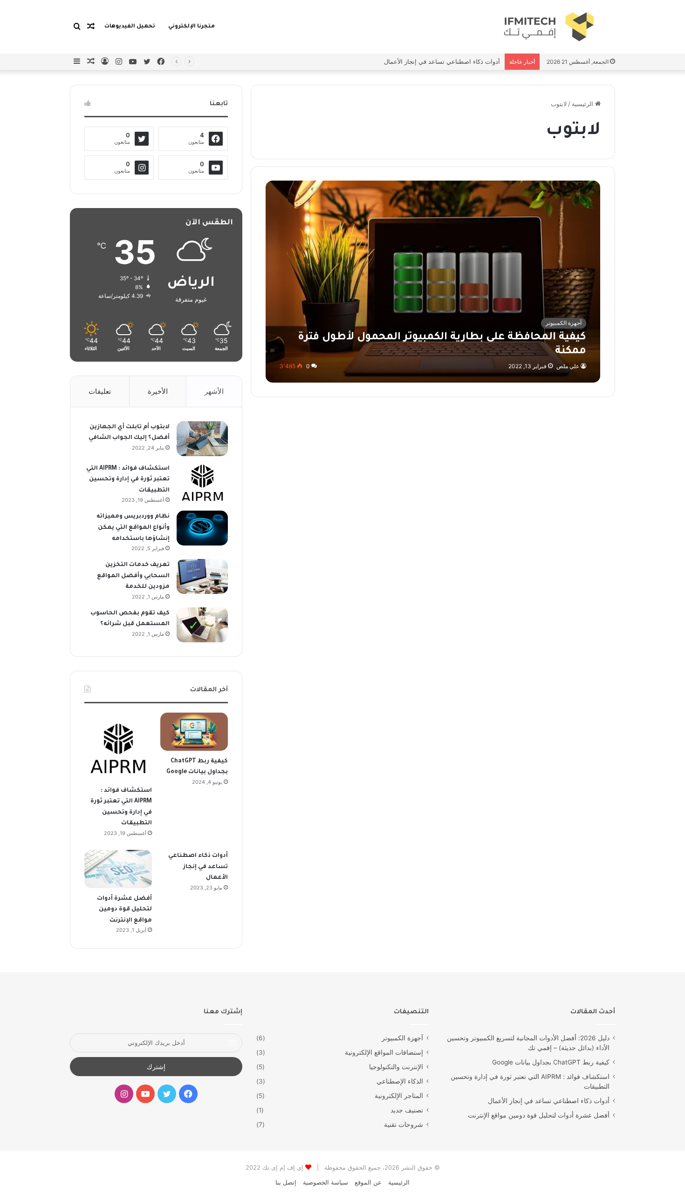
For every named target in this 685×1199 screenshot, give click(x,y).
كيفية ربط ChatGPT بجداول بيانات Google (551, 1062)
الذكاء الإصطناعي (400, 1081)
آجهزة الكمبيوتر (402, 1038)
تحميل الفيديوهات (129, 27)
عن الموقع (368, 1182)
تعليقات (100, 391)
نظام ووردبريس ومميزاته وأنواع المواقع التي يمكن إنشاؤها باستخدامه (133, 527)
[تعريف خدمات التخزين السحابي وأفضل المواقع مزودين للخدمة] (202, 576)
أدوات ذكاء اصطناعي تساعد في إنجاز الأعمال (442, 61)
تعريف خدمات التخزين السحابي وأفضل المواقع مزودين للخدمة (133, 576)
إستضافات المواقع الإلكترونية (384, 1052)
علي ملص (567, 366)
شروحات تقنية (403, 1124)
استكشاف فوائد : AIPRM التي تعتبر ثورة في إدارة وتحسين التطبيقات (128, 479)
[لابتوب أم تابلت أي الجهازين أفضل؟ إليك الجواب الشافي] (202, 438)
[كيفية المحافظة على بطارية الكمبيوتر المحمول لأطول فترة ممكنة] (433, 281)
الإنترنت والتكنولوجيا (396, 1067)
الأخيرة (158, 391)
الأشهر (214, 391)
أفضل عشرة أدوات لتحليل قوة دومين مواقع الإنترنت (124, 910)
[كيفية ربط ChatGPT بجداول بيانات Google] (194, 732)
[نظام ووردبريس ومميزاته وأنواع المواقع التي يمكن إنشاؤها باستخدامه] (202, 528)
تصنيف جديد (406, 1110)
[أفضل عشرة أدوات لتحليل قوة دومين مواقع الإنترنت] (118, 869)
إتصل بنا (285, 1182)
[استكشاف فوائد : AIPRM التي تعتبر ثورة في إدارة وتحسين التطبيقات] (202, 482)
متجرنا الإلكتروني (191, 27)
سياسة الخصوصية (325, 1182)
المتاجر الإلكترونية (399, 1095)
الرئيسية (583, 104)
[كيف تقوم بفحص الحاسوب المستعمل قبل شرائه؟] (202, 624)
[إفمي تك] (496, 26)
